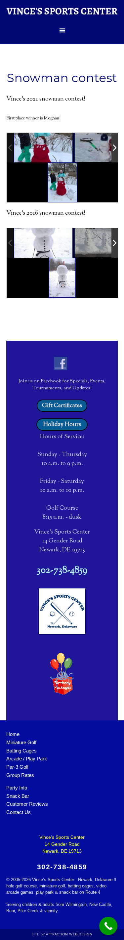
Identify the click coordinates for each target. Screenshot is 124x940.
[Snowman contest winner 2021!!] (43, 147)
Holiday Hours (62, 424)
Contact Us (18, 812)
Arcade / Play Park (26, 758)
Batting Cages (21, 750)
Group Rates (20, 775)
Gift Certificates (62, 406)
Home (13, 734)
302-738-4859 (62, 570)
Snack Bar (17, 796)
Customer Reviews (27, 804)
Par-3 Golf (17, 767)
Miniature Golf (21, 742)
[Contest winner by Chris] (43, 242)
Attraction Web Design (69, 934)
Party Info (16, 787)
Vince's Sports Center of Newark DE (62, 11)
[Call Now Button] (108, 926)
